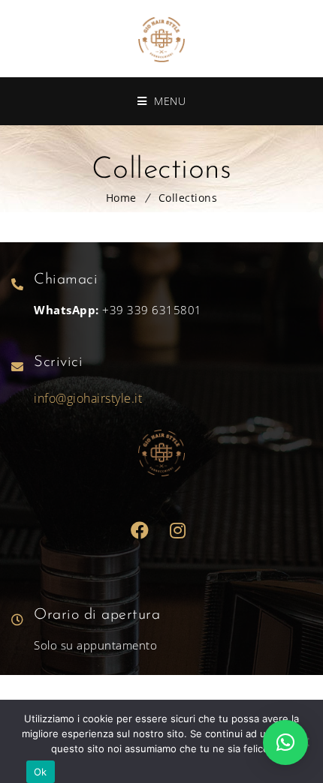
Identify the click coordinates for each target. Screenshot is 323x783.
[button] (285, 742)
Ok (40, 772)
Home (121, 197)
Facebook (140, 531)
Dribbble (178, 531)
